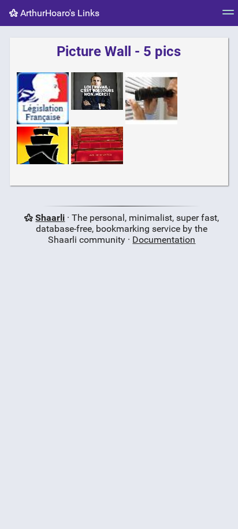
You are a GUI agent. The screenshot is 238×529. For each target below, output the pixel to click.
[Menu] (228, 16)
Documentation (163, 239)
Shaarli (50, 217)
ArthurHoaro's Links (58, 13)
